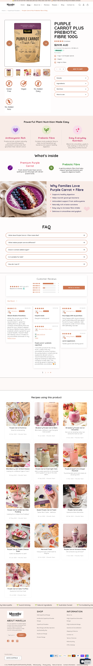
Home (4, 10)
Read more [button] (11, 338)
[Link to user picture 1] (46, 334)
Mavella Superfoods (14, 664)
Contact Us (70, 634)
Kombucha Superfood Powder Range (45, 620)
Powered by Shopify (25, 664)
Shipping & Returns (72, 631)
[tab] (71, 78)
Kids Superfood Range (43, 615)
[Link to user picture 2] (37, 337)
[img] (11, 308)
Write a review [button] (73, 288)
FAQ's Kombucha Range (73, 624)
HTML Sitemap (71, 645)
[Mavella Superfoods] (16, 614)
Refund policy (71, 641)
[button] (29, 5)
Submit (21, 635)
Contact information (69, 664)
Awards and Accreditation (74, 627)
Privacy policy (47, 664)
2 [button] (45, 372)
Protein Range (41, 637)
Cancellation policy (82, 664)
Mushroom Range (42, 633)
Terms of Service (71, 638)
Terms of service (57, 664)
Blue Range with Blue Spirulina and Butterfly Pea (45, 629)
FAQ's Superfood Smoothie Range (74, 620)
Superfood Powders (14, 10)
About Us (69, 615)
